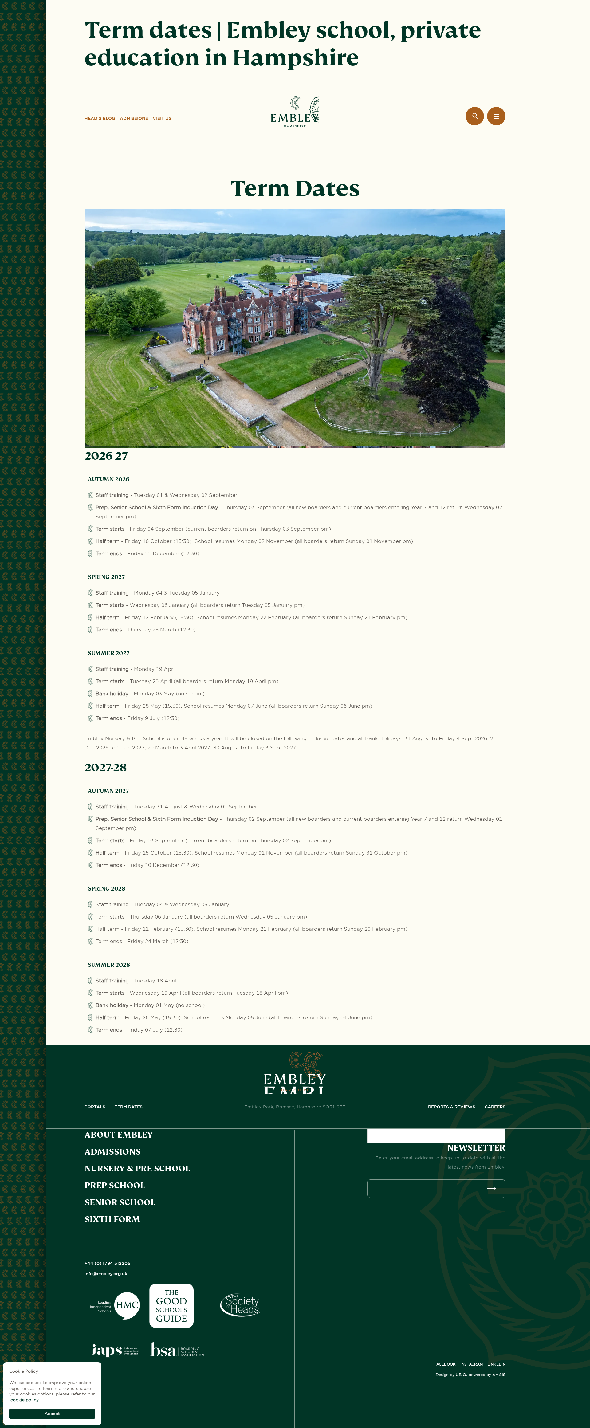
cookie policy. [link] (25, 1399)
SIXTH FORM (112, 1219)
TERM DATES (129, 1107)
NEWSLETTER (476, 1148)
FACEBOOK (445, 1364)
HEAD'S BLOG (100, 118)
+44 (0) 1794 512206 (107, 1263)
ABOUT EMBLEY (119, 1135)
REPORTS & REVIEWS (451, 1107)
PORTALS (95, 1107)
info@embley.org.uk (106, 1274)
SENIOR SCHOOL (120, 1202)
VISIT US (162, 118)
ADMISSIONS (134, 118)
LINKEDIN (496, 1364)
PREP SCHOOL (115, 1185)
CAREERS (495, 1107)
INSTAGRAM (471, 1364)
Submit (493, 1188)
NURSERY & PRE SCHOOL (137, 1168)
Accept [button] (52, 1413)
